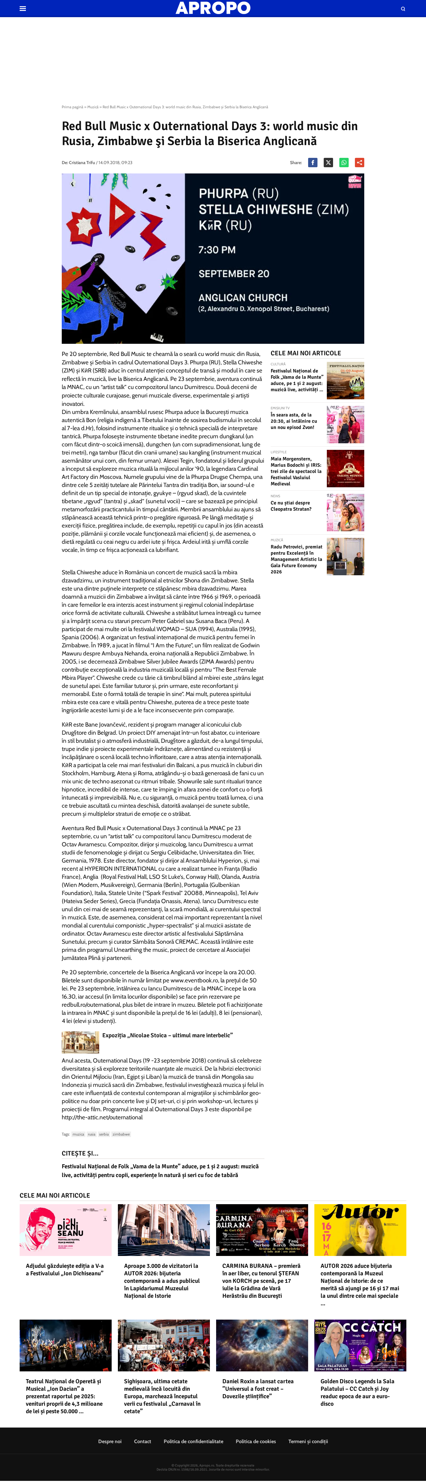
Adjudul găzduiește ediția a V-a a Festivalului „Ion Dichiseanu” (65, 1269)
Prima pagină (72, 107)
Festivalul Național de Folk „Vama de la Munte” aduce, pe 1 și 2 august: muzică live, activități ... (297, 380)
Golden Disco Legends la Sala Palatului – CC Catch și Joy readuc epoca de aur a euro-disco (358, 1393)
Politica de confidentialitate (193, 1441)
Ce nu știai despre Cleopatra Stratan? (291, 506)
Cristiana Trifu (82, 162)
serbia (104, 1134)
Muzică (93, 107)
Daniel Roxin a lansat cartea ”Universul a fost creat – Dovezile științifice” (258, 1389)
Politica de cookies (256, 1441)
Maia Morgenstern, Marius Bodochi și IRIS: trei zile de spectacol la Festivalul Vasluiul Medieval (296, 471)
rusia (91, 1134)
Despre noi (110, 1441)
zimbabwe (121, 1134)
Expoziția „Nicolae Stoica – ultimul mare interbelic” (167, 1035)
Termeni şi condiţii (308, 1441)
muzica (78, 1134)
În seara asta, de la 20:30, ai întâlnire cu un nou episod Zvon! (294, 421)
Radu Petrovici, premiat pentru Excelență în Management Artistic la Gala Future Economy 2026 (296, 559)
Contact (142, 1441)
